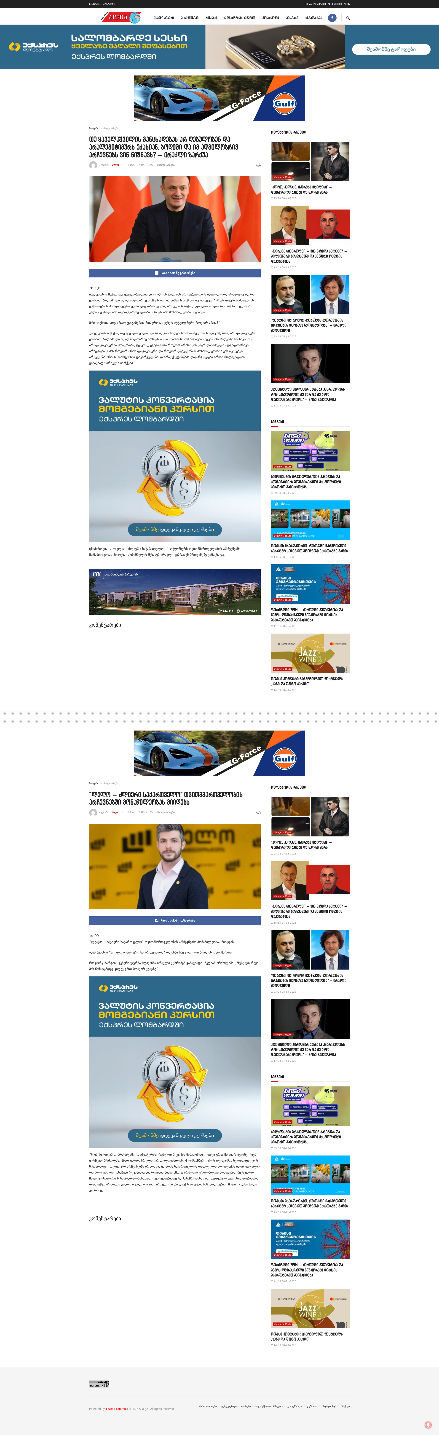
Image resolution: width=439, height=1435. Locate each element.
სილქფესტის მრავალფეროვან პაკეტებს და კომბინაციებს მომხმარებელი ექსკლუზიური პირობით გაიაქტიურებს (306, 481)
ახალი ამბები (164, 18)
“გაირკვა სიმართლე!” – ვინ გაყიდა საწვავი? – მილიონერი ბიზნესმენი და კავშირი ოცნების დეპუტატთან (309, 256)
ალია (115, 165)
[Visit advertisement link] (219, 101)
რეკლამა (94, 4)
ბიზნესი (211, 18)
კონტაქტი (109, 4)
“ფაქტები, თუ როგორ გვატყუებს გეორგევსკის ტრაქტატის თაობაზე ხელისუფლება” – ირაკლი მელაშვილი (308, 325)
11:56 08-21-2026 (284, 626)
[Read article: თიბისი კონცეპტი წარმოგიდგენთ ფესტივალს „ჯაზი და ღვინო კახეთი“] (310, 653)
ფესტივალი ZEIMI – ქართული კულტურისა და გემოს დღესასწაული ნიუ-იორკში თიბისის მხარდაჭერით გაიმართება (307, 614)
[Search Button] (348, 18)
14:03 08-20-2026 (284, 690)
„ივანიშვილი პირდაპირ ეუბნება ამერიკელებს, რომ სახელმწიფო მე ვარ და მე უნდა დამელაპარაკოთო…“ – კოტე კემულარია (308, 394)
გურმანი (292, 18)
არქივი (345, 1406)
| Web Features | (116, 1409)
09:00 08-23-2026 (284, 493)
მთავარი (94, 128)
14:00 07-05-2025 (140, 165)
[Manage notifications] (428, 1425)
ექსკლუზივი (189, 18)
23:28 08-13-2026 (284, 336)
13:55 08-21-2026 (284, 557)
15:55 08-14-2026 (284, 267)
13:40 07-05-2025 (140, 812)
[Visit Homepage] (121, 18)
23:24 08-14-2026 (284, 198)
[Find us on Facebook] (332, 18)
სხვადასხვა (313, 18)
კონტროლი (270, 18)
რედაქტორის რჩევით (239, 18)
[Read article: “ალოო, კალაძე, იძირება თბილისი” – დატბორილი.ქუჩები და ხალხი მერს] (310, 161)
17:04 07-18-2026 (284, 405)
